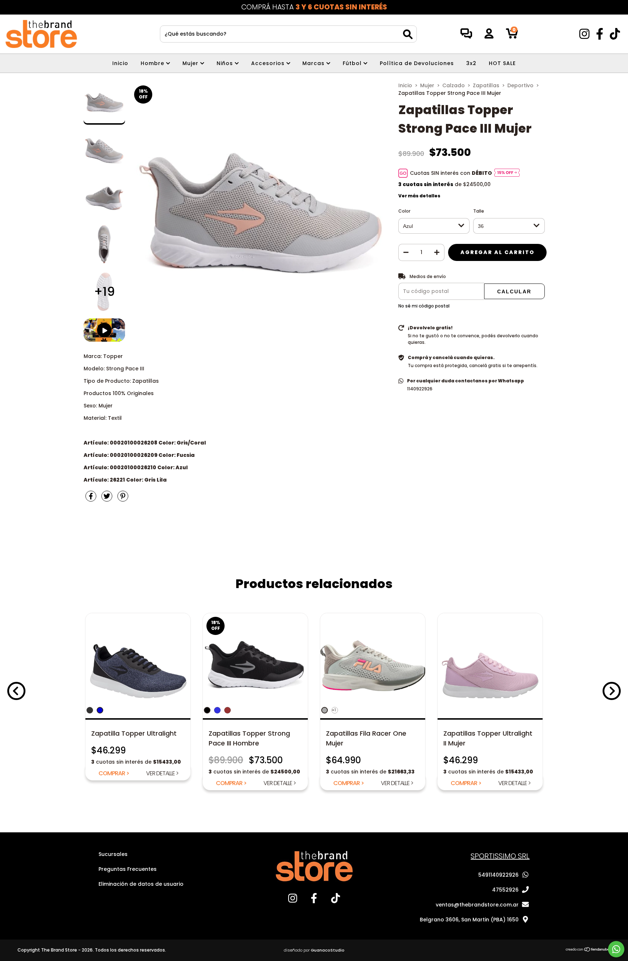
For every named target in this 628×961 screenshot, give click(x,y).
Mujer (191, 63)
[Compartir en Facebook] (91, 499)
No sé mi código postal (424, 306)
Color (404, 211)
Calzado (453, 85)
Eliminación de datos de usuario (141, 884)
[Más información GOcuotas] (507, 173)
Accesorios (268, 63)
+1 (334, 710)
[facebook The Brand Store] (600, 36)
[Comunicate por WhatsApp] (616, 949)
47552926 (505, 889)
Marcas (314, 63)
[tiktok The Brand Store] (615, 36)
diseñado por (314, 950)
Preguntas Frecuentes (127, 869)
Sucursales (113, 854)
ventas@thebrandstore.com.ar (477, 904)
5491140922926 (498, 874)
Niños (226, 63)
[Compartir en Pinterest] (122, 499)
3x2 (471, 63)
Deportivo (520, 85)
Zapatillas (486, 85)
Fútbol (353, 63)
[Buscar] (407, 34)
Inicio (120, 63)
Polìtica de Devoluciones (417, 63)
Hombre (153, 63)
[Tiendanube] (588, 950)
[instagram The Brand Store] (585, 36)
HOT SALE (502, 63)
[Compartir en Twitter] (107, 499)
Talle (478, 211)
